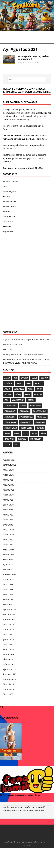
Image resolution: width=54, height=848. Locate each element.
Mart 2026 (8, 479)
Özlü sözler (35, 439)
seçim (34, 433)
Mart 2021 (8, 584)
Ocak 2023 (8, 519)
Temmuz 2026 (9, 464)
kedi (6, 400)
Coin (5, 186)
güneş (18, 394)
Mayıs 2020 (8, 624)
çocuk (7, 444)
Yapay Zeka (8, 231)
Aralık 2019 (8, 649)
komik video (25, 422)
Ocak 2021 (8, 589)
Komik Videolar (10, 201)
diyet (28, 383)
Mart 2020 (8, 634)
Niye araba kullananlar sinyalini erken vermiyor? (26, 339)
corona (44, 378)
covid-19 (8, 383)
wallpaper (9, 439)
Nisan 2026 (8, 474)
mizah (16, 433)
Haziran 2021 (9, 574)
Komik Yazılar (9, 206)
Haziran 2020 (9, 619)
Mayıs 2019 (8, 684)
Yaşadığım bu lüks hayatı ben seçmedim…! (33, 57)
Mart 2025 (8, 499)
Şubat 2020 (8, 639)
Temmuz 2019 (9, 674)
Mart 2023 (8, 514)
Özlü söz (22, 439)
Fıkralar (6, 196)
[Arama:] (27, 79)
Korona (6, 211)
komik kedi (24, 411)
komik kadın (9, 411)
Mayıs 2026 (8, 469)
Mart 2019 (8, 694)
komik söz (41, 417)
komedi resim (10, 405)
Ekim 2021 (8, 559)
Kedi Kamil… (9, 349)
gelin (39, 389)
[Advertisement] (15, 282)
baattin (24, 378)
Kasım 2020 (8, 599)
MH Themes (26, 842)
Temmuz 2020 (9, 614)
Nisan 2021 (8, 579)
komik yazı (40, 422)
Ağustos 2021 (9, 569)
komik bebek (35, 405)
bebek (34, 378)
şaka (16, 444)
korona (40, 428)
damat (19, 383)
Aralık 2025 (8, 484)
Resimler (7, 226)
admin (39, 62)
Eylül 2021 (8, 564)
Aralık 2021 (8, 549)
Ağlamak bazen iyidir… (13, 344)
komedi (31, 400)
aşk (15, 378)
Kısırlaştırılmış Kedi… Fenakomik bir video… (23, 354)
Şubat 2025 (8, 504)
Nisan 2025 (8, 494)
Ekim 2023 (8, 509)
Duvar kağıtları (10, 191)
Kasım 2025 (8, 489)
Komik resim (9, 417)
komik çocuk (26, 428)
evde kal (38, 383)
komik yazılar (10, 428)
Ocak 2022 (8, 544)
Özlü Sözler (8, 221)
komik (23, 405)
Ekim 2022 (8, 524)
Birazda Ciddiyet (10, 181)
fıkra (30, 389)
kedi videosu (17, 400)
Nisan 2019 (8, 689)
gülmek (7, 394)
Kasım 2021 (8, 554)
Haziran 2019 (9, 679)
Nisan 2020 (8, 629)
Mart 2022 (8, 539)
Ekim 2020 (8, 604)
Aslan (7, 378)
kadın (27, 394)
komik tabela (10, 422)
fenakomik (19, 389)
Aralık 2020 (8, 594)
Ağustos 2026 (9, 459)
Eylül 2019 (8, 664)
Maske (7, 433)
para (25, 433)
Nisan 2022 (8, 534)
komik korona (39, 411)
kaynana (38, 394)
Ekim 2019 (8, 659)
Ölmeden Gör (9, 216)
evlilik (7, 389)
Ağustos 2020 (9, 609)
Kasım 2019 (8, 654)
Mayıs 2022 (8, 529)
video (43, 433)
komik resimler (26, 417)
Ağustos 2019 (9, 669)
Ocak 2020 (8, 644)
